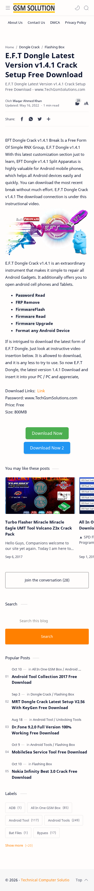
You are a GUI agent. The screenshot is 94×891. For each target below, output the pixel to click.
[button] (77, 8)
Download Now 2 (47, 448)
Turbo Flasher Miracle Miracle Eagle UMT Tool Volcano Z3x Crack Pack (38, 528)
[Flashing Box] (64, 694)
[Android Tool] (44, 719)
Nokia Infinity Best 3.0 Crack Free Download (44, 774)
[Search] (86, 8)
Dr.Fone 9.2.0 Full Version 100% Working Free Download (41, 729)
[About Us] (15, 22)
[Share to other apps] (48, 119)
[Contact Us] (36, 22)
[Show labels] (20, 845)
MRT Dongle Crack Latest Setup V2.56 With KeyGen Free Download (48, 704)
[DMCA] (55, 22)
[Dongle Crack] (42, 694)
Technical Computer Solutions (47, 879)
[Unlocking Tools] (68, 719)
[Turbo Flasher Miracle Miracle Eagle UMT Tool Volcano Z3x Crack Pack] (40, 495)
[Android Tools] (76, 669)
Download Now (47, 433)
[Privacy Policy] (75, 22)
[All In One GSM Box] (48, 669)
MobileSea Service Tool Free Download (49, 752)
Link (40, 390)
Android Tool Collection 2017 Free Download (44, 679)
